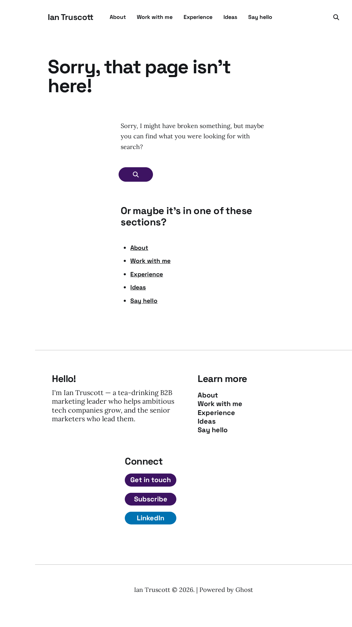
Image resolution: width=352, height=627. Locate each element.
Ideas (230, 17)
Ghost (244, 590)
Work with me (155, 17)
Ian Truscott (70, 17)
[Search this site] (336, 17)
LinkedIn (150, 517)
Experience (198, 17)
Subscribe (150, 499)
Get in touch (150, 479)
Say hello (260, 17)
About (118, 17)
